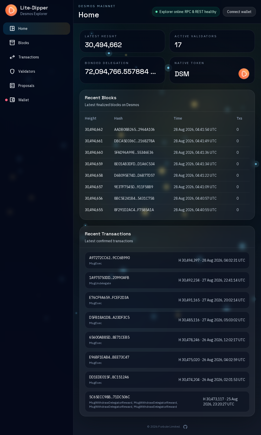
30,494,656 (94, 198)
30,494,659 (94, 164)
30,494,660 (94, 152)
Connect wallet (239, 11)
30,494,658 (94, 175)
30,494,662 (94, 129)
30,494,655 (94, 210)
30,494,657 (94, 187)
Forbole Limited (169, 426)
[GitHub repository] (185, 427)
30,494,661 (94, 141)
